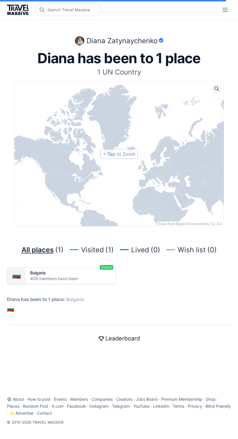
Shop (211, 399)
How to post (39, 399)
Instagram (99, 406)
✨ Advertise (21, 413)
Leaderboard (122, 338)
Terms (178, 406)
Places (13, 406)
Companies (102, 399)
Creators (124, 399)
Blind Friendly (218, 406)
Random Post (35, 406)
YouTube (141, 406)
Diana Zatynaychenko (122, 41)
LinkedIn (161, 406)
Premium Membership (181, 399)
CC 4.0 (216, 224)
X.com (58, 406)
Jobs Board (147, 399)
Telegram (121, 406)
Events (60, 399)
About (18, 399)
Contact (44, 413)
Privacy (195, 406)
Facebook (76, 406)
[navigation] (225, 10)
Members (79, 399)
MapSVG (183, 224)
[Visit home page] (19, 10)
